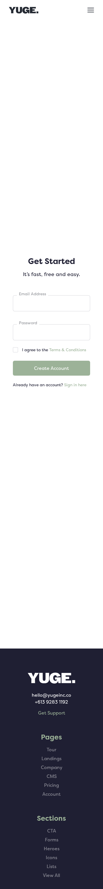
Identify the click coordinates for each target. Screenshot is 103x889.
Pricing (51, 785)
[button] (90, 10)
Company (51, 767)
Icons (51, 857)
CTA (51, 831)
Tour (51, 749)
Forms (51, 839)
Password (28, 322)
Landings (51, 758)
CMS (52, 776)
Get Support (51, 713)
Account (51, 794)
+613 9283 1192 (51, 702)
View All (51, 875)
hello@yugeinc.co (51, 695)
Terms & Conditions (67, 349)
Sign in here (75, 384)
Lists (51, 866)
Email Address (32, 293)
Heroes (52, 848)
